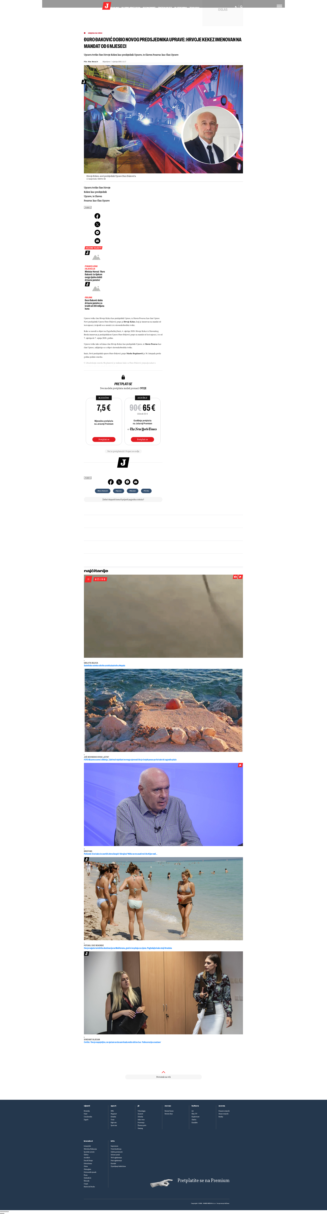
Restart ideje (169, 1114)
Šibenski (86, 1181)
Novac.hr (95, 62)
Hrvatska (87, 1111)
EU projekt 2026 (130, 8)
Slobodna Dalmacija (90, 1149)
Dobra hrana (88, 1163)
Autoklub (87, 1158)
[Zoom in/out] (8, 1211)
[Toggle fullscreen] (5, 1211)
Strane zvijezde (224, 1114)
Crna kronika (88, 1117)
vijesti (87, 1106)
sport (113, 1106)
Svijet (85, 1114)
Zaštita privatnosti (116, 1152)
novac (168, 1106)
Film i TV (194, 1114)
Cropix (86, 1184)
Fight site (114, 1123)
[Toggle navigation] (278, 6)
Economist (149, 8)
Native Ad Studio (89, 1187)
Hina (89, 62)
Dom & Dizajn (88, 1161)
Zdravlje (140, 1117)
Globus (86, 1155)
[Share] (3, 1211)
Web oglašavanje (116, 1158)
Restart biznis (169, 1111)
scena (222, 1106)
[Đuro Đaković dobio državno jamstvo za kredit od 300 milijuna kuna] (96, 288)
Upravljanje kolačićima (118, 1166)
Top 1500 (194, 8)
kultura (195, 1106)
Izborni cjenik (115, 1155)
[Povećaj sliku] (163, 119)
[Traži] (241, 7)
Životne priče (142, 1125)
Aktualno (113, 8)
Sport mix (114, 1125)
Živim (85, 1175)
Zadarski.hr (87, 1178)
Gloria (86, 1166)
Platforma (180, 8)
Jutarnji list (87, 1146)
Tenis (112, 1120)
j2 (138, 1106)
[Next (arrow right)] (3, 1213)
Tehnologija (141, 1111)
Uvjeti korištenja (116, 1149)
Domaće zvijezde (224, 1111)
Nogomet (114, 1114)
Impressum (114, 1146)
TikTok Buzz (165, 8)
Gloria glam (87, 1169)
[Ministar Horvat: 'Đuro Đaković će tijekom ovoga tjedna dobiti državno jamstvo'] (96, 257)
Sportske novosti (89, 1152)
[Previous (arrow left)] (1, 1213)
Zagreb (86, 1120)
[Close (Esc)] (1, 1211)
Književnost (195, 1117)
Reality (221, 1117)
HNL (112, 1111)
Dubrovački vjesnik (90, 1172)
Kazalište (195, 1123)
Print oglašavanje (116, 1161)
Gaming (140, 1128)
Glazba (194, 1120)
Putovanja (141, 1123)
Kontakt (113, 1163)
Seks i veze (141, 1120)
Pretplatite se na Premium (203, 1180)
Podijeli (87, 207)
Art (193, 1111)
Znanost (140, 1114)
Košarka (113, 1117)
